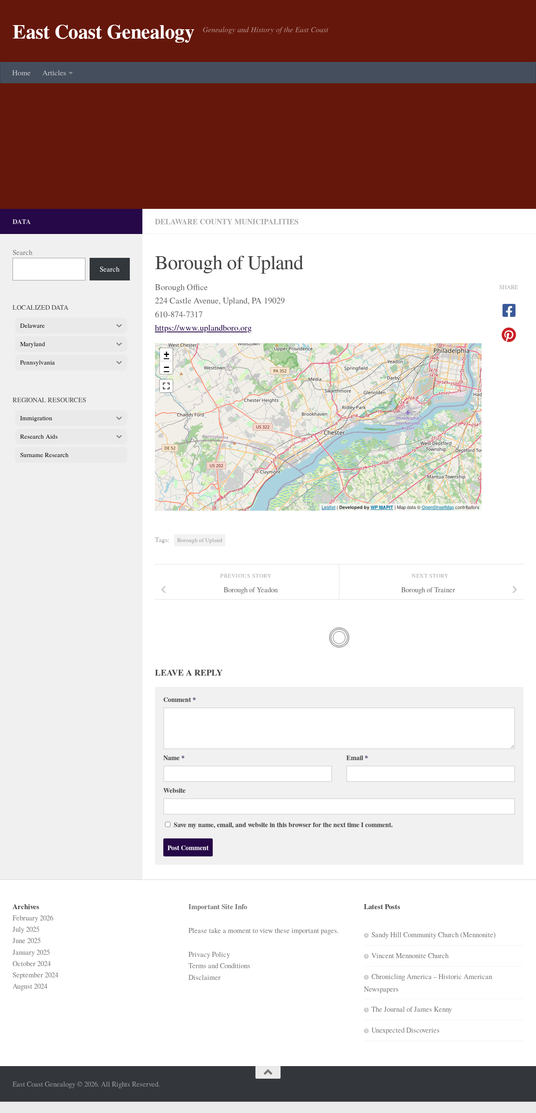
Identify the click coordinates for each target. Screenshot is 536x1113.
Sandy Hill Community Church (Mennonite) (433, 934)
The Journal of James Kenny (411, 1009)
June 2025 (27, 940)
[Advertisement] (268, 146)
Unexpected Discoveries (405, 1030)
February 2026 (33, 918)
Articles (54, 72)
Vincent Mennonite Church (409, 955)
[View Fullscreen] (166, 386)
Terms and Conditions (219, 965)
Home (21, 72)
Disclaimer (204, 977)
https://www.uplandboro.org (203, 327)
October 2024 (32, 963)
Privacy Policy (209, 954)
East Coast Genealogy (103, 31)
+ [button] (166, 354)
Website (174, 790)
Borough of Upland (199, 540)
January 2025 (31, 952)
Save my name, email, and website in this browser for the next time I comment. (283, 824)
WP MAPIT (382, 507)
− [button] (166, 367)
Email (357, 757)
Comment (179, 699)
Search (22, 252)
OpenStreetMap (438, 507)
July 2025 (26, 929)
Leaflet (328, 507)
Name (174, 757)
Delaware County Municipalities (227, 221)
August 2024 (30, 986)
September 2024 (35, 974)
